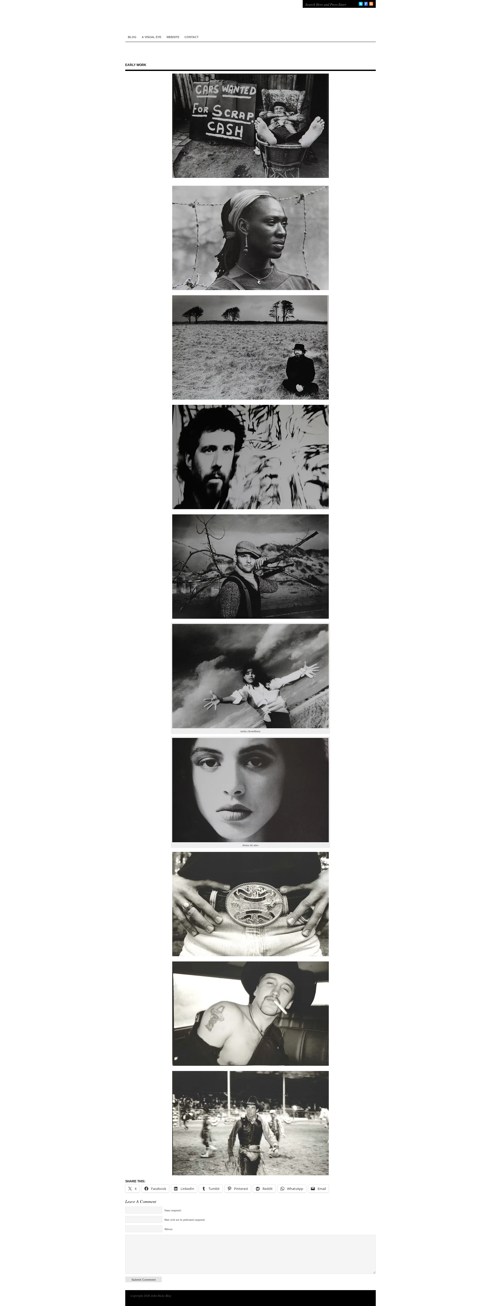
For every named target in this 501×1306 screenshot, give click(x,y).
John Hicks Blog (208, 15)
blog (132, 37)
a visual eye (151, 37)
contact (191, 37)
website (172, 37)
